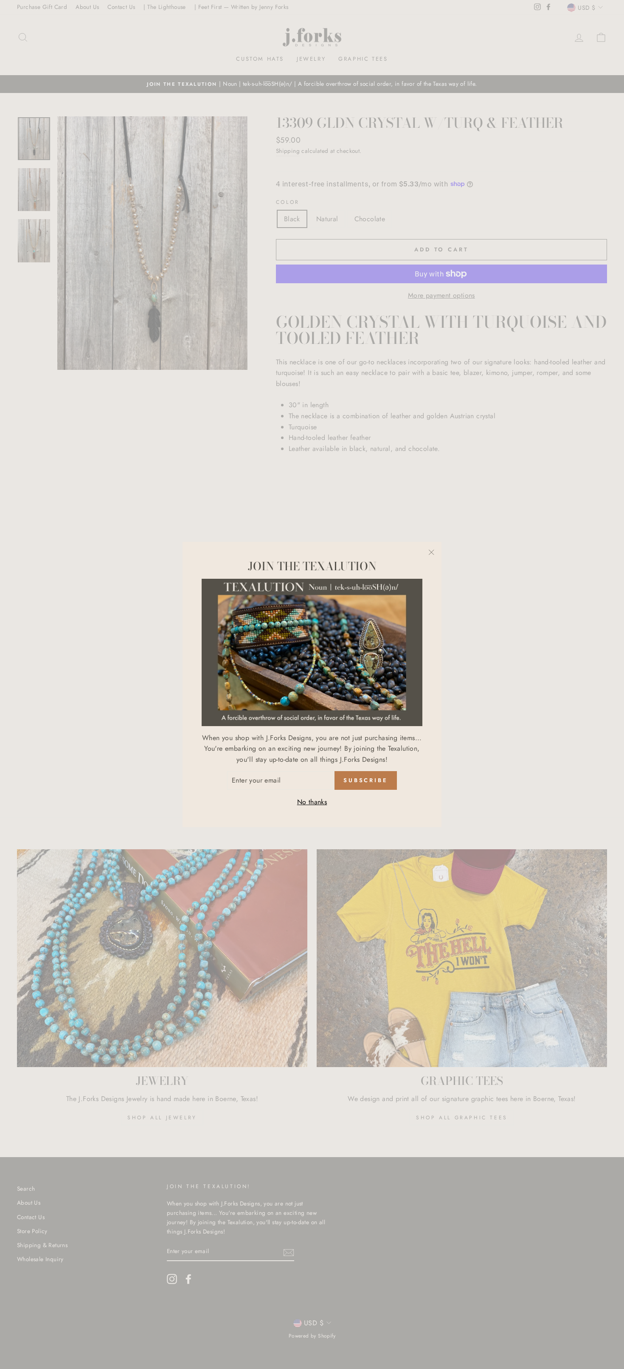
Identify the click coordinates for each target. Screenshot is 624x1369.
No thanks (312, 802)
